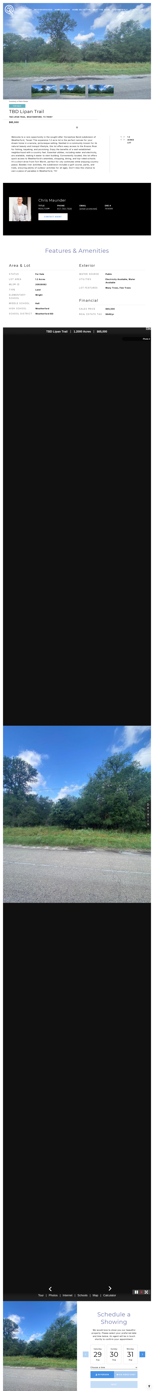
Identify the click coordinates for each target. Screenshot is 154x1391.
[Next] (142, 1354)
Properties (25, 10)
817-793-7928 (64, 208)
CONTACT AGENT (53, 217)
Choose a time (97, 1367)
